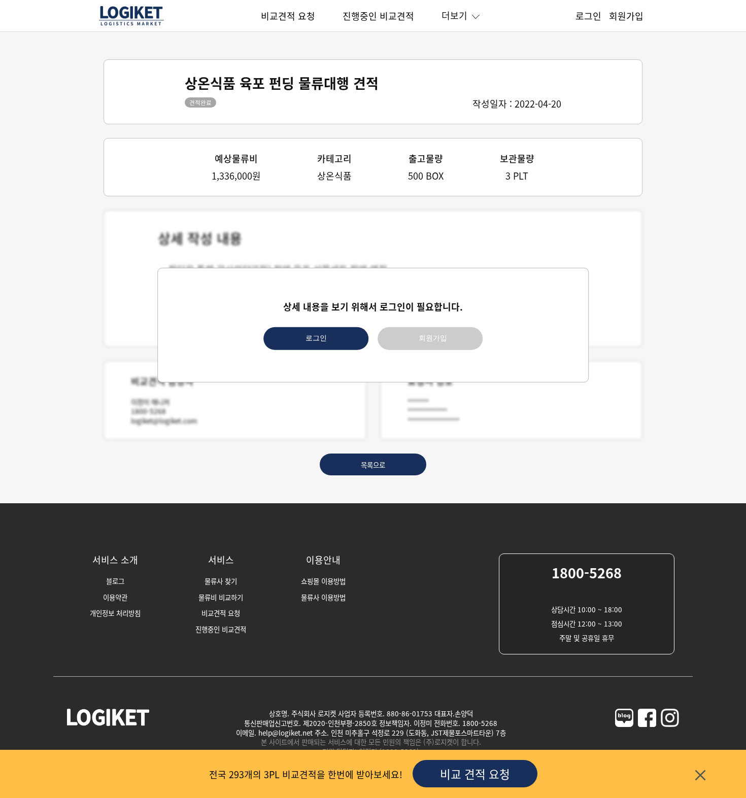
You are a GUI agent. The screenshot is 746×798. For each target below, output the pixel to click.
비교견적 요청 (288, 15)
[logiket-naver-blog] (624, 737)
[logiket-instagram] (670, 737)
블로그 (115, 581)
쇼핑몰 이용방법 (323, 581)
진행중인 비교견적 (378, 15)
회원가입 (433, 338)
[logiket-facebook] (647, 737)
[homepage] (131, 23)
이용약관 (115, 597)
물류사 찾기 (221, 581)
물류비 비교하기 (220, 597)
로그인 (316, 338)
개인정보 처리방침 (115, 613)
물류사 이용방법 (323, 597)
